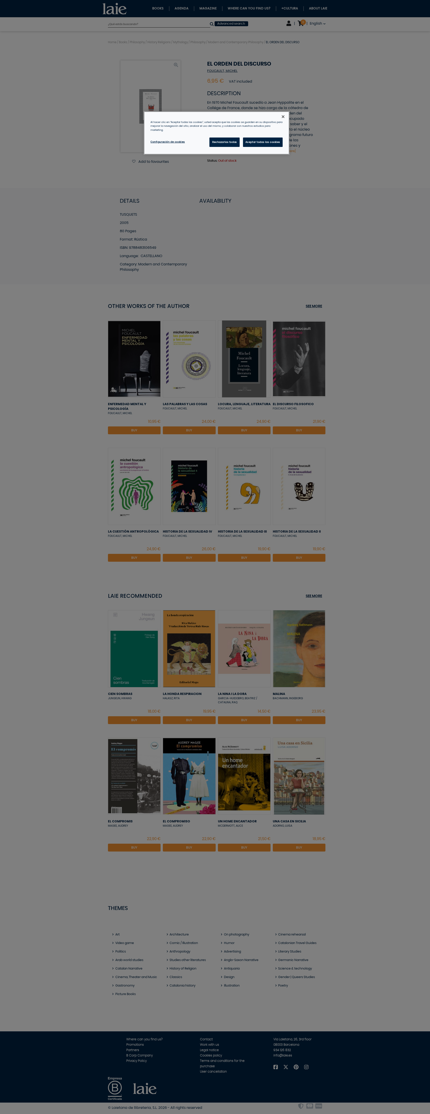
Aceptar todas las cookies (262, 142)
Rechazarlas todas (224, 142)
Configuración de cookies (167, 142)
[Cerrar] (283, 117)
